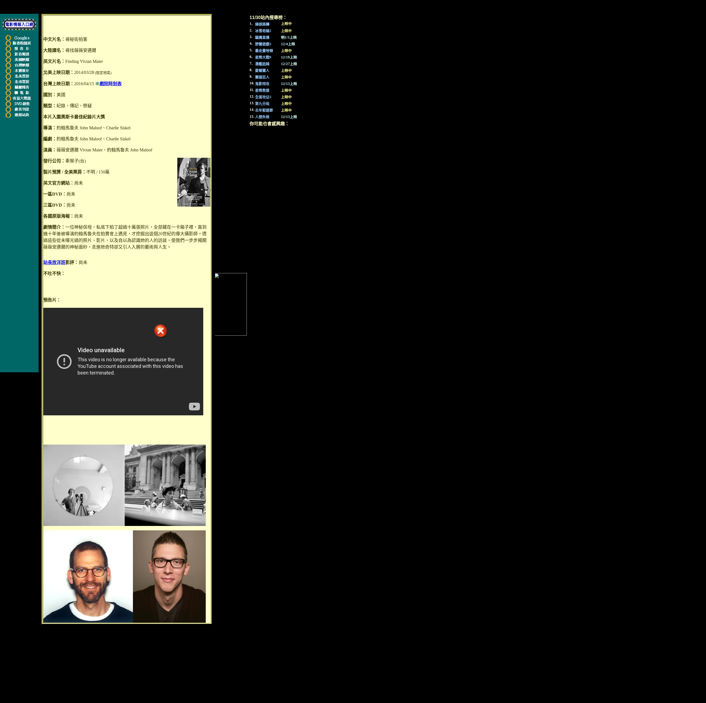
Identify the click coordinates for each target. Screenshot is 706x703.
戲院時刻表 (111, 83)
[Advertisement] (21, 203)
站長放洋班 (54, 262)
